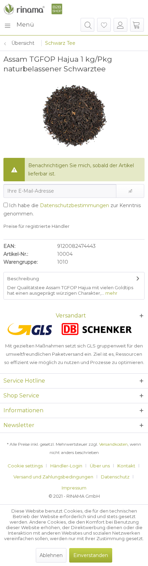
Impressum (74, 488)
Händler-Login (66, 465)
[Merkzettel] (104, 25)
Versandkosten (113, 444)
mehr (110, 293)
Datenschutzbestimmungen (74, 205)
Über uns (100, 465)
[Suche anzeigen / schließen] (87, 25)
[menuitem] (19, 25)
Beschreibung (23, 278)
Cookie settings (25, 465)
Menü (25, 24)
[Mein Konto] (120, 25)
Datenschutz (115, 476)
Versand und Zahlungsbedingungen (53, 476)
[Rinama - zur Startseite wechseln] (32, 8)
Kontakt (126, 465)
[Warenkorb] (137, 25)
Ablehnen (51, 555)
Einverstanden (90, 555)
